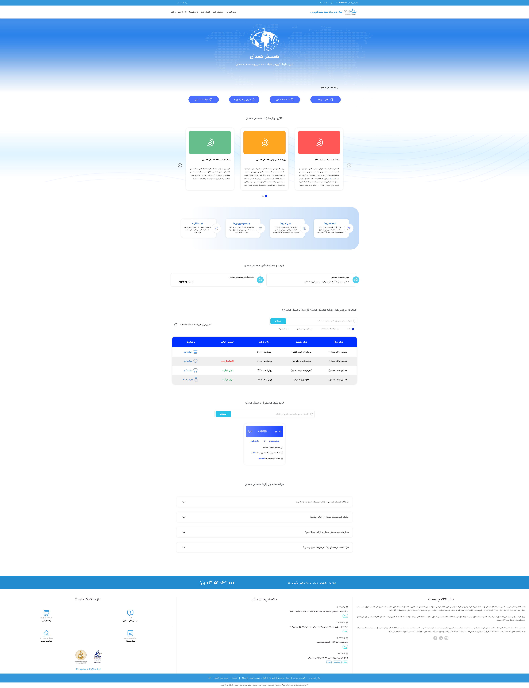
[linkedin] (441, 638)
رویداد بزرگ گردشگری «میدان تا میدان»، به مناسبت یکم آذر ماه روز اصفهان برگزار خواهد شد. (314, 627)
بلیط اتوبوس (231, 12)
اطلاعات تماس (283, 99)
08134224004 (185, 282)
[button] (266, 502)
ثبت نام (180, 3)
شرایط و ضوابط (299, 678)
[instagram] (446, 638)
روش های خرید (315, 678)
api (209, 678)
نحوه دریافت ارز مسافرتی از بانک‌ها (335, 657)
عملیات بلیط (323, 99)
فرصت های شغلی (221, 678)
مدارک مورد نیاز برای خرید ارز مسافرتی (334, 642)
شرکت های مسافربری (257, 678)
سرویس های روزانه (242, 99)
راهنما (173, 12)
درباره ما (330, 3)
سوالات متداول (201, 99)
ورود (186, 3)
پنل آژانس (182, 12)
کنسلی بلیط (205, 12)
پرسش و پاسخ (284, 678)
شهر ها (272, 678)
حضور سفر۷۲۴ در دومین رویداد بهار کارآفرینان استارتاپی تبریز (325, 611)
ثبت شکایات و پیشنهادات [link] (88, 669)
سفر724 (344, 616)
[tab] (266, 196)
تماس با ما (322, 3)
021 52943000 (220, 582)
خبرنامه (235, 678)
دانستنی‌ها (193, 12)
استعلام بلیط (218, 12)
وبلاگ (243, 678)
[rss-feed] (435, 638)
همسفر (332, 178)
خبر (337, 616)
